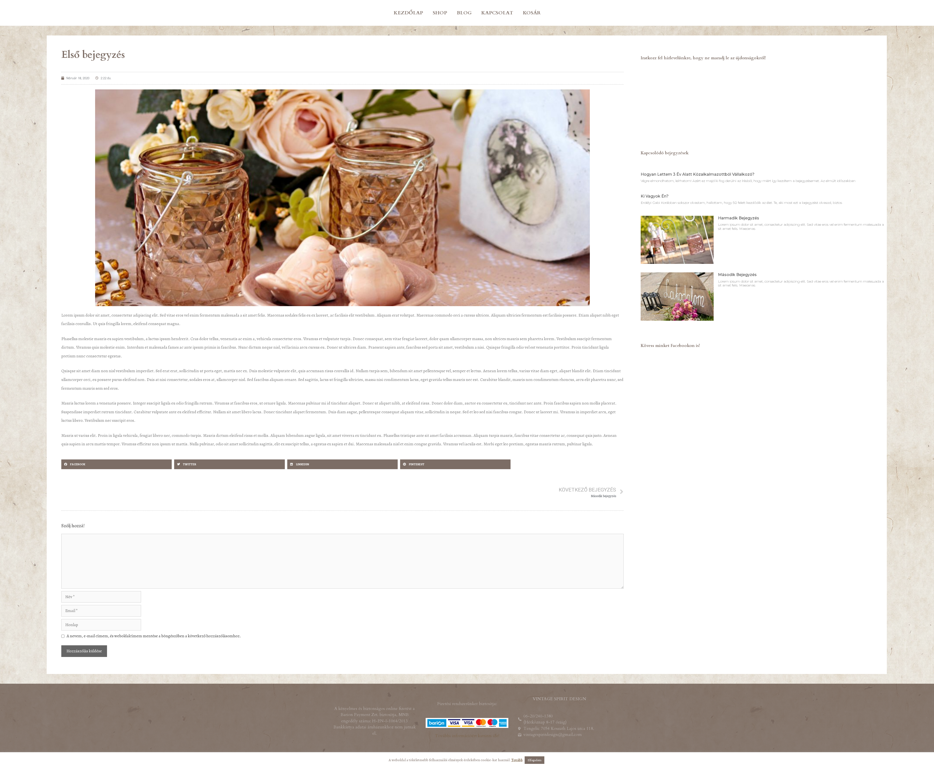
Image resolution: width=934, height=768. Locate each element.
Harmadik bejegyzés (738, 218)
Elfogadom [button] (534, 760)
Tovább (517, 760)
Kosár (531, 12)
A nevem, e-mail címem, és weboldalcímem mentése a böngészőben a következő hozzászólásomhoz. (154, 636)
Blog (464, 12)
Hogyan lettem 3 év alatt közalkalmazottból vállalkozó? (697, 174)
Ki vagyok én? (655, 196)
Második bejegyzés (737, 274)
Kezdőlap (408, 12)
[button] (116, 464)
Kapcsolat (497, 12)
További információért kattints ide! (467, 736)
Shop (440, 12)
